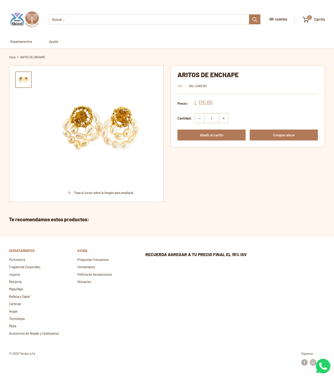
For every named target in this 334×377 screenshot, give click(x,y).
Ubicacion (84, 281)
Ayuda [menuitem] (53, 41)
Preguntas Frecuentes (93, 259)
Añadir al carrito (211, 135)
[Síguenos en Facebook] (304, 362)
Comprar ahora (284, 135)
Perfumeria (17, 259)
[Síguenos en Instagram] (313, 362)
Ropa (12, 326)
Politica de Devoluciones (94, 274)
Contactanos (86, 267)
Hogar (13, 311)
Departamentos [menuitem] (21, 41)
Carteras (15, 303)
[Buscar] (254, 19)
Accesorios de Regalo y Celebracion (34, 333)
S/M (179, 86)
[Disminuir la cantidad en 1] (199, 118)
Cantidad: (184, 118)
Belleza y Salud (19, 296)
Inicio (12, 57)
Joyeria (14, 274)
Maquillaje (16, 289)
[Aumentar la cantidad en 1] (223, 118)
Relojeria (15, 281)
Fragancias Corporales (24, 267)
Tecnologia (17, 318)
